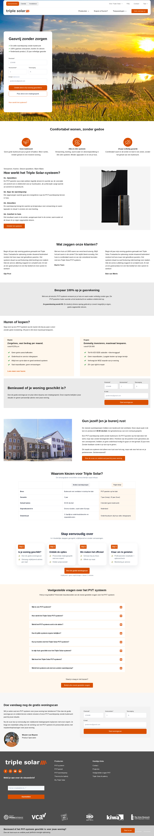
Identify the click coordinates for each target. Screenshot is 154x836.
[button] (77, 607)
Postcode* (12, 58)
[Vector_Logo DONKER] (18, 10)
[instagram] (10, 771)
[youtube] (15, 771)
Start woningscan (126, 402)
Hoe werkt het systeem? (18, 102)
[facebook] (5, 771)
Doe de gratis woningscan (77, 571)
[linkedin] (20, 771)
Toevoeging (32, 67)
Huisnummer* (13, 67)
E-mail (14, 77)
